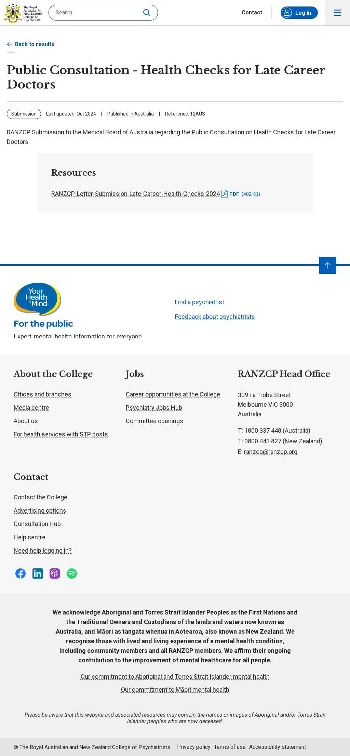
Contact (252, 13)
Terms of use (230, 747)
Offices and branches (42, 394)
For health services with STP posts (61, 434)
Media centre (31, 407)
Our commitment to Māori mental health (175, 689)
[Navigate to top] (327, 265)
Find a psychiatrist (199, 302)
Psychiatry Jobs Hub (154, 407)
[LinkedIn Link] (37, 573)
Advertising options (40, 510)
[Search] (148, 12)
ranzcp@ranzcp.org (270, 451)
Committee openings (154, 420)
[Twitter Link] (55, 573)
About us (26, 420)
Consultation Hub (37, 523)
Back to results (34, 44)
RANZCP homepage (22, 13)
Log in (303, 13)
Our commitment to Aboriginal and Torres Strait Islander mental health (175, 676)
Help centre (29, 537)
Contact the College (40, 497)
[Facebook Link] (20, 573)
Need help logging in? (43, 550)
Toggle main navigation (337, 12)
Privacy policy (194, 747)
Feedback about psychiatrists (215, 316)
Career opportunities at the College (173, 394)
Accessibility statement (277, 747)
